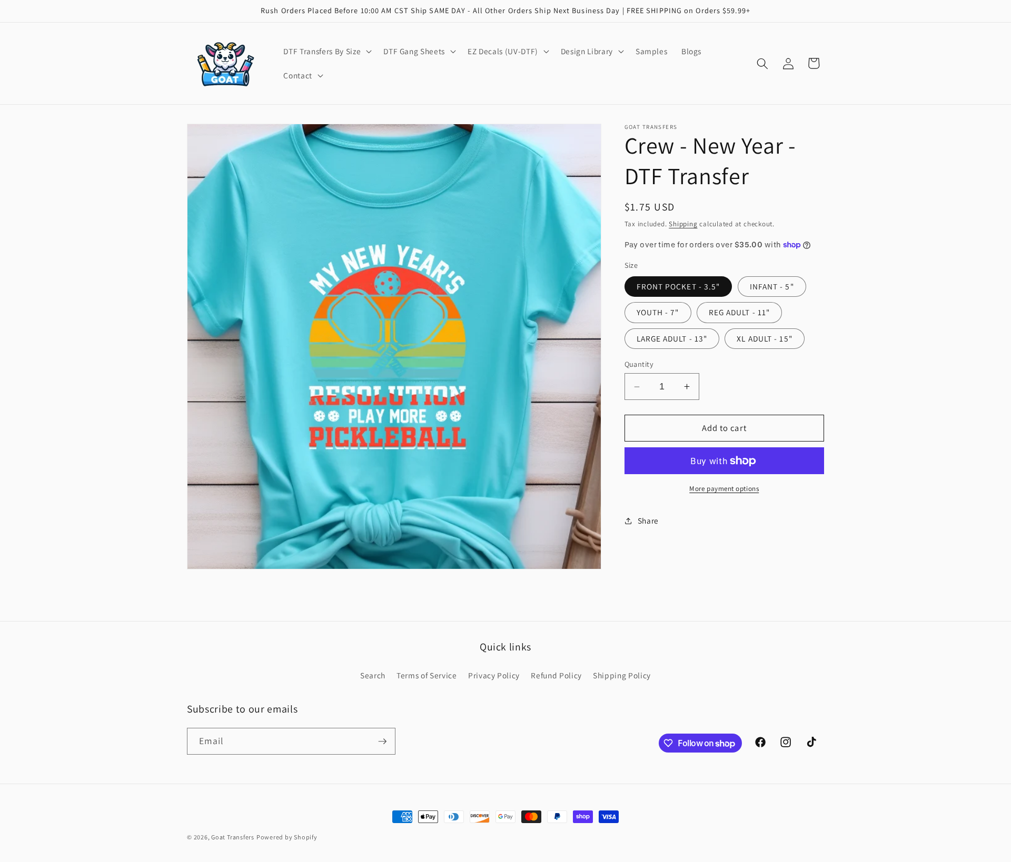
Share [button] (648, 520)
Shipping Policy (622, 675)
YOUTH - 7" (658, 312)
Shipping (683, 223)
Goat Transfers (232, 837)
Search (372, 675)
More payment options (724, 488)
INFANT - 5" (772, 286)
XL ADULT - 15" (764, 338)
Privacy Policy (494, 675)
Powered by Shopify (287, 837)
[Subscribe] (382, 741)
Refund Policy (556, 675)
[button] (326, 51)
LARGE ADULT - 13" (672, 338)
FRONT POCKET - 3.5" (678, 286)
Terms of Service (427, 675)
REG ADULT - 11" (739, 312)
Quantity (639, 364)
